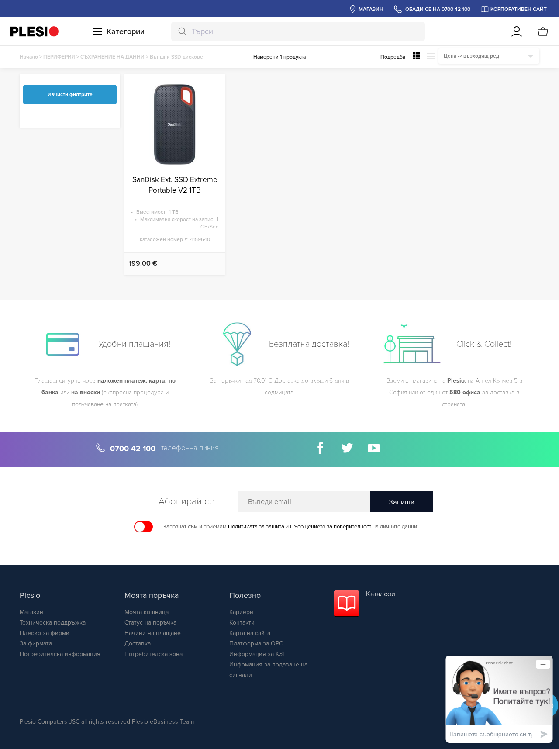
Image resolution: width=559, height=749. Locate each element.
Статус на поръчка (150, 622)
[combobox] (298, 31)
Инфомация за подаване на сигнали (268, 670)
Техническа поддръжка (53, 622)
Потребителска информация (60, 654)
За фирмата (36, 643)
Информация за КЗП (258, 654)
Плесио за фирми (44, 633)
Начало (29, 57)
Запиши (401, 502)
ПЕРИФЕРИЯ (59, 57)
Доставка (137, 643)
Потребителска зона (153, 654)
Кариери (241, 612)
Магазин (31, 612)
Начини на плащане (152, 633)
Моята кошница (146, 612)
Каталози (380, 594)
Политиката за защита (256, 526)
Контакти (242, 622)
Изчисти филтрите (70, 94)
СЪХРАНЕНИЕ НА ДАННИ (112, 57)
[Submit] (181, 31)
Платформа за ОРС (256, 643)
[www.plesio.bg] (34, 31)
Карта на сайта (249, 633)
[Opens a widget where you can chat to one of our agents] (499, 699)
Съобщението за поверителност (330, 526)
